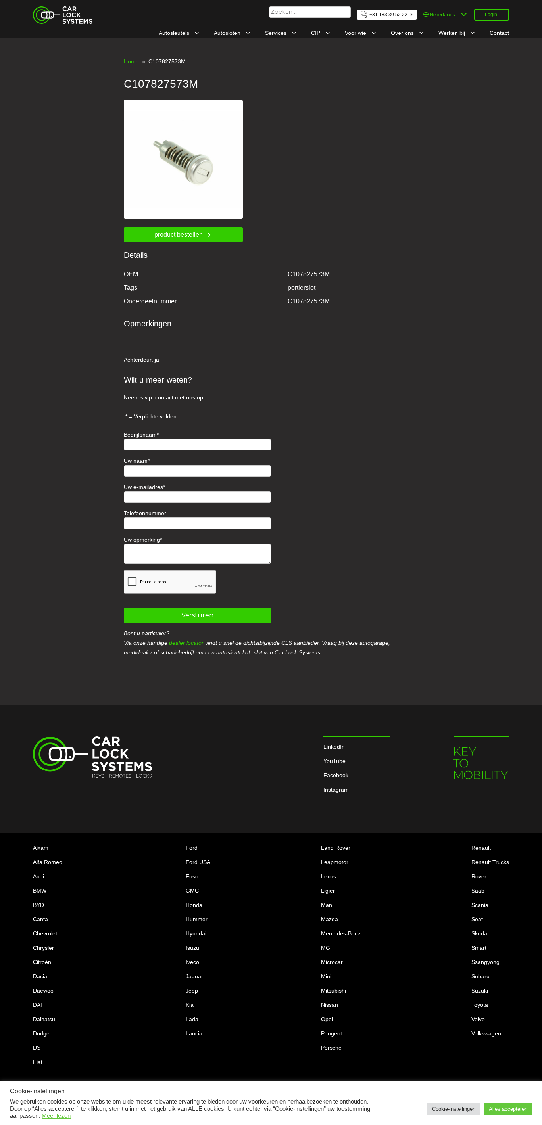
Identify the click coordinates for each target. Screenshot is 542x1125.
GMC (192, 890)
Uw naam (136, 461)
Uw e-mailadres (143, 487)
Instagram (336, 789)
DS (36, 1048)
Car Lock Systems (56, 11)
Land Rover (335, 848)
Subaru (480, 976)
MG (325, 948)
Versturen (197, 615)
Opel (327, 1019)
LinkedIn (334, 747)
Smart (478, 948)
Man (326, 905)
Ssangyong (485, 962)
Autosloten (228, 33)
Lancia (194, 1033)
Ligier (328, 890)
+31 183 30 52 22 (388, 14)
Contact (499, 33)
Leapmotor (334, 862)
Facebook (335, 775)
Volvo (478, 1019)
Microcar (332, 962)
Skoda (479, 933)
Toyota (479, 1005)
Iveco (192, 962)
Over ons (403, 33)
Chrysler (43, 948)
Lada (192, 1019)
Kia (190, 1005)
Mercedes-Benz (341, 933)
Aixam (40, 848)
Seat (477, 919)
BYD (38, 905)
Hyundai (196, 933)
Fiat (37, 1062)
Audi (38, 876)
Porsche (331, 1048)
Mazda (329, 919)
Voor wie (356, 33)
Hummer (197, 919)
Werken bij (452, 33)
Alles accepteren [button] (508, 1109)
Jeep (192, 990)
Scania (479, 905)
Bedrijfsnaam (140, 434)
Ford (192, 848)
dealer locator (186, 643)
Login (491, 14)
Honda (194, 905)
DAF (38, 1005)
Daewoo (43, 990)
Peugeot (331, 1033)
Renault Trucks (490, 862)
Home (131, 61)
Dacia (40, 976)
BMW (39, 890)
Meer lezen (56, 1116)
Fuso (192, 876)
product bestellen (178, 234)
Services (276, 33)
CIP (316, 33)
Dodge (41, 1033)
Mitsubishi (333, 990)
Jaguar (194, 976)
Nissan (329, 1005)
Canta (40, 919)
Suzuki (479, 990)
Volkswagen (486, 1033)
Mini (326, 976)
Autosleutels (175, 33)
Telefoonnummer (145, 513)
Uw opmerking (142, 540)
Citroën (42, 962)
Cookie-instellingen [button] (453, 1109)
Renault (481, 848)
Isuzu (192, 948)
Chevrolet (45, 933)
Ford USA (198, 862)
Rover (478, 876)
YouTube (334, 761)
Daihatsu (44, 1019)
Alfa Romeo (47, 862)
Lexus (328, 876)
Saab (477, 890)
